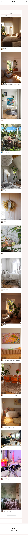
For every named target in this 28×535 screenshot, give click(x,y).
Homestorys (5, 3)
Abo (8, 524)
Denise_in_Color (5, 478)
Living (9, 3)
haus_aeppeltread (5, 510)
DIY (10, 3)
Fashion (15, 3)
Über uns (2, 524)
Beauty (12, 3)
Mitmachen (18, 3)
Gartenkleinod (5, 221)
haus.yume (4, 189)
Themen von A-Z (5, 524)
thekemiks (4, 48)
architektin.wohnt (5, 289)
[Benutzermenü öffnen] (26, 1)
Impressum (11, 524)
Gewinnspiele (22, 3)
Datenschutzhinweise (17, 524)
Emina (4, 446)
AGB (13, 524)
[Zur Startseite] (14, 1)
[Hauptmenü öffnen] (1, 1)
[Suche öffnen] (2, 1)
